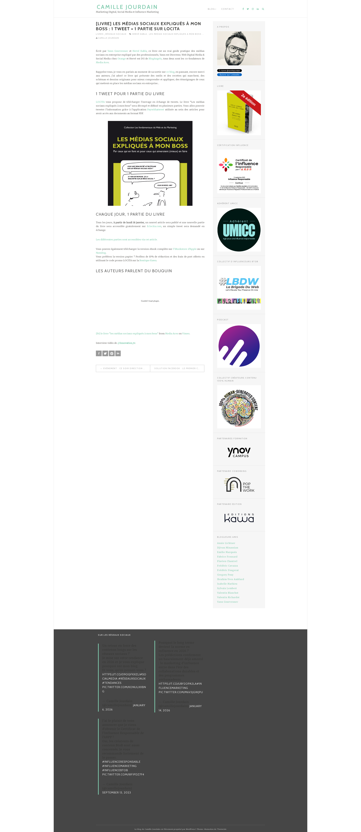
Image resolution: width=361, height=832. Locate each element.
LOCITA (100, 101)
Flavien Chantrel (227, 561)
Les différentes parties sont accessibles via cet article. (127, 239)
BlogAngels (155, 58)
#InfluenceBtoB (115, 770)
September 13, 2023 (116, 792)
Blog (211, 9)
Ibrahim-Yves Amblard (230, 579)
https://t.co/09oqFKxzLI (121, 674)
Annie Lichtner (226, 543)
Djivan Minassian (227, 547)
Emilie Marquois (227, 552)
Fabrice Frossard (227, 556)
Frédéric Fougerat (228, 570)
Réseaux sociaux (115, 34)
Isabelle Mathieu (227, 583)
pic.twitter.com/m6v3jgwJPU (181, 692)
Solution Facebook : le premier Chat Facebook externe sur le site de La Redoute (179, 368)
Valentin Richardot (228, 597)
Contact (227, 9)
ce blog (170, 71)
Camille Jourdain (127, 6)
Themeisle (221, 829)
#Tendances (111, 683)
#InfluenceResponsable (121, 761)
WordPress (190, 829)
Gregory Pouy (225, 574)
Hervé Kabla (140, 34)
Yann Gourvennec (118, 51)
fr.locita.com (154, 226)
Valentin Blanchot (227, 593)
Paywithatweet (155, 109)
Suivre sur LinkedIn (229, 75)
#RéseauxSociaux (132, 678)
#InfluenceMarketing (119, 766)
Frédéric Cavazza (227, 565)
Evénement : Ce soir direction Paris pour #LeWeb (126, 368)
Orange (121, 58)
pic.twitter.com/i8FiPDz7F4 (123, 774)
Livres (100, 34)
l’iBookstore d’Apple (185, 249)
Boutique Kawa (147, 260)
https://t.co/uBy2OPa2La (178, 683)
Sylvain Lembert (227, 588)
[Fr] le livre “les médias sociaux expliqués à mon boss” (127, 333)
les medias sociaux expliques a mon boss (175, 34)
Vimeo (186, 333)
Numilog (101, 252)
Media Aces (102, 62)
